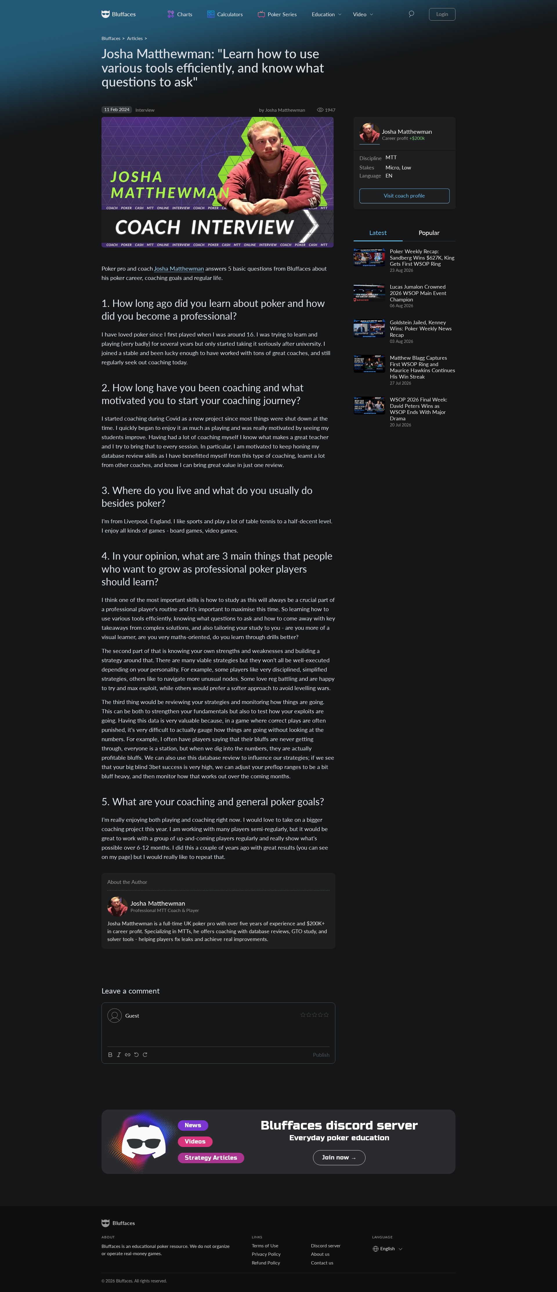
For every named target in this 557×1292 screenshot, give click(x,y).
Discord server (326, 1245)
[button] (411, 14)
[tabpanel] (404, 338)
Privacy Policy (266, 1254)
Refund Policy (266, 1262)
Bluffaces (111, 38)
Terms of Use (265, 1245)
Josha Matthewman (179, 268)
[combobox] (389, 1248)
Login (442, 14)
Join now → (339, 1157)
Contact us (322, 1262)
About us (320, 1254)
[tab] (378, 234)
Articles (135, 38)
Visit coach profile (404, 196)
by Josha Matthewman (282, 110)
